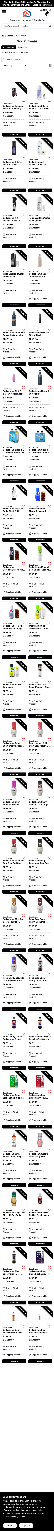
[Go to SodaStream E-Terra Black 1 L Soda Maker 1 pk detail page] (14, 148)
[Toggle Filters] (50, 65)
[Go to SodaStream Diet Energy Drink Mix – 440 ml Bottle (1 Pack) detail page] (14, 1257)
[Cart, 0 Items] (45, 14)
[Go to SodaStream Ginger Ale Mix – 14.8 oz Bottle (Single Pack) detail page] (14, 1199)
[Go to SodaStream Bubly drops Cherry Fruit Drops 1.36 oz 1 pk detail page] (40, 1081)
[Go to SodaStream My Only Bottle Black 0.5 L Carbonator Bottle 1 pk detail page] (14, 495)
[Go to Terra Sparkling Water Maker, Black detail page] (14, 260)
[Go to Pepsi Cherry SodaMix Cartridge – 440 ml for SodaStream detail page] (14, 964)
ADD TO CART (14, 134)
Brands (10, 36)
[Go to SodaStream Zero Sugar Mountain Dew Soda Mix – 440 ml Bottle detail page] (40, 671)
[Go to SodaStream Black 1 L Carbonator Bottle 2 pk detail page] (14, 436)
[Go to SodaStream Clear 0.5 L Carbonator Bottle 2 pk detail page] (40, 436)
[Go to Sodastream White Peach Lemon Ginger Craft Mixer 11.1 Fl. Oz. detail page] (14, 1140)
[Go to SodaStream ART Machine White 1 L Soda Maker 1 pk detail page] (40, 148)
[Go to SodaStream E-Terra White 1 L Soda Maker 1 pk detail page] (40, 92)
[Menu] (4, 11)
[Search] (50, 26)
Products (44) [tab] (9, 47)
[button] (45, 10)
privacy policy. (37, 1510)
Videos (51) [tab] (23, 47)
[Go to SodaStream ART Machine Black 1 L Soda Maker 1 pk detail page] (14, 204)
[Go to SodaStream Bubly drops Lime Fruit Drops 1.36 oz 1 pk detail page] (14, 1081)
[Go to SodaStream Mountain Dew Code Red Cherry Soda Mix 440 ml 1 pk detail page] (14, 847)
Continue (10, 1525)
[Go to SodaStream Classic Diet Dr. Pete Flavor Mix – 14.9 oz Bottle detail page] (40, 1199)
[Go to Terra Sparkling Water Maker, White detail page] (40, 204)
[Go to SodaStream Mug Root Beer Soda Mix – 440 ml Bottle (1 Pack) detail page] (14, 905)
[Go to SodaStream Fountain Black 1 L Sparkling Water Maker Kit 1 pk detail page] (14, 92)
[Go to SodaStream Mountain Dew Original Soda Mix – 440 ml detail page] (40, 553)
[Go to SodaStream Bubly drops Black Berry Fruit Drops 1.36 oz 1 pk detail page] (40, 1257)
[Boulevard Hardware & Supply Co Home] (27, 13)
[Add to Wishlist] (23, 102)
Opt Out (26, 1525)
